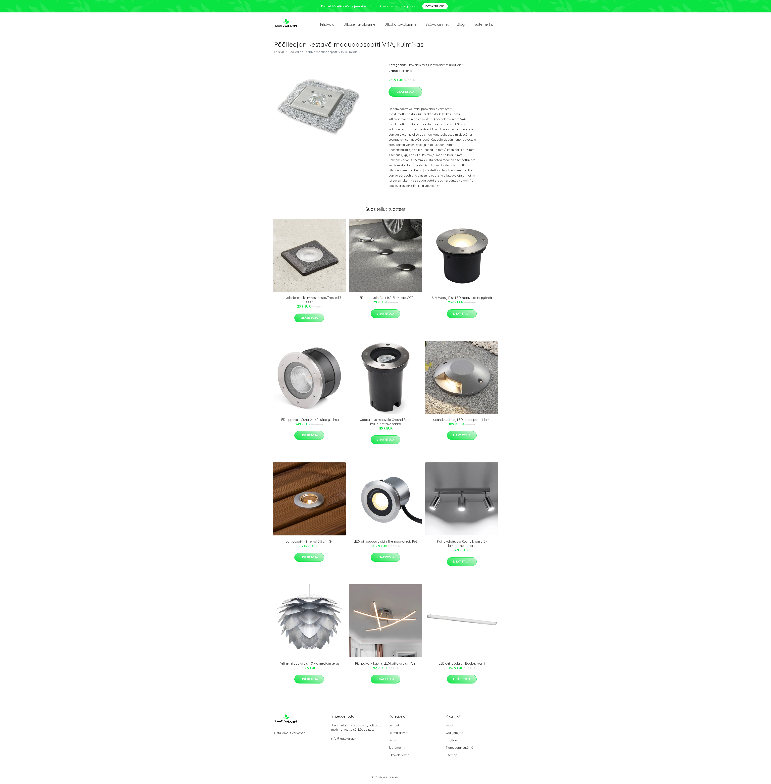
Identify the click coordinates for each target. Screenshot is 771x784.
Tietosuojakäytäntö (459, 747)
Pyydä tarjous (435, 6)
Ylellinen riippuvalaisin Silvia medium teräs (309, 663)
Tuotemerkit (483, 24)
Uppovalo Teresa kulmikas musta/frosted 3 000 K (309, 300)
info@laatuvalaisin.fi (345, 738)
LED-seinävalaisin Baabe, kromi (462, 663)
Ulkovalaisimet (417, 65)
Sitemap (451, 755)
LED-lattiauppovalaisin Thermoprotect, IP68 (385, 541)
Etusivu (279, 52)
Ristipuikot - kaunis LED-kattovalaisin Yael (385, 663)
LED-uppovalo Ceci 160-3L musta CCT (385, 298)
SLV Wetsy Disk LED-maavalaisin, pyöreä (462, 298)
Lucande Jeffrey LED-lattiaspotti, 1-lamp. (462, 420)
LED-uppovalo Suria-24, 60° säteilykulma (309, 420)
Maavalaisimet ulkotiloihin (446, 65)
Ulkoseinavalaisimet (360, 24)
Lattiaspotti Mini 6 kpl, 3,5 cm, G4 (309, 541)
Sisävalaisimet (437, 24)
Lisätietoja (405, 91)
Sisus (392, 740)
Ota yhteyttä (454, 733)
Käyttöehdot (454, 740)
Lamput (394, 725)
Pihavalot (328, 24)
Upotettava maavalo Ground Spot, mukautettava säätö (385, 422)
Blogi (461, 24)
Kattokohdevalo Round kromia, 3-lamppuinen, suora (462, 543)
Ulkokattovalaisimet (401, 24)
